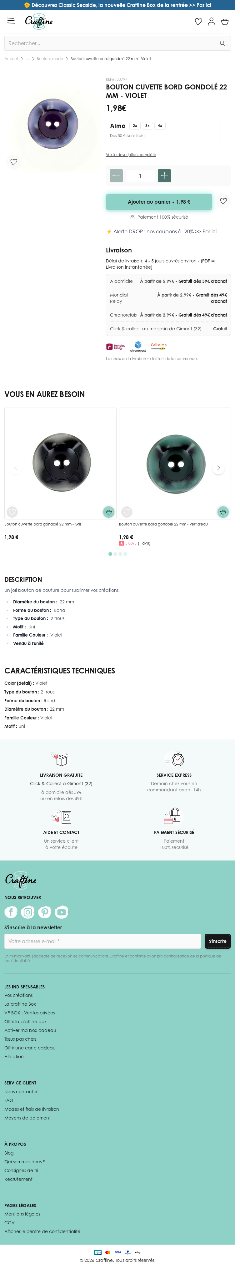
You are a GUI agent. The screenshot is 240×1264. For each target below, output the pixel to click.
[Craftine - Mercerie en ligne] (38, 21)
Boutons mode (50, 58)
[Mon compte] (211, 21)
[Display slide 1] (110, 554)
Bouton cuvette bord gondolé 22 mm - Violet (111, 58)
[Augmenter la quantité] (164, 175)
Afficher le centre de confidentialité (42, 1231)
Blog (8, 1152)
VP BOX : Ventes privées (29, 1012)
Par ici (209, 231)
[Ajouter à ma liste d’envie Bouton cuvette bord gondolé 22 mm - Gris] (12, 512)
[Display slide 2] (115, 554)
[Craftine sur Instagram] (27, 912)
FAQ (8, 1100)
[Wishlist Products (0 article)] (198, 21)
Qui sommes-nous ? (24, 1161)
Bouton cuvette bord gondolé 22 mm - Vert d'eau (163, 524)
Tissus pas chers (20, 1039)
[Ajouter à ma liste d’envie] (13, 162)
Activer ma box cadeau (30, 1030)
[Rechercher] (222, 43)
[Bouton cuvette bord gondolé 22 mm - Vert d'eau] (175, 464)
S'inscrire (218, 941)
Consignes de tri (21, 1170)
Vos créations (18, 995)
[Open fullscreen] (52, 124)
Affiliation (14, 1056)
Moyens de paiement (27, 1117)
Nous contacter (21, 1091)
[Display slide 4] (125, 554)
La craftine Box (20, 1004)
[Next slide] (218, 468)
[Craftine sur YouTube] (61, 912)
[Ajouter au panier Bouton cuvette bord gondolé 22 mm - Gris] (108, 512)
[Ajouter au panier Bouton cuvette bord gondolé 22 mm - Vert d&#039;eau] (223, 512)
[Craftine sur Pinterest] (44, 912)
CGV (9, 1222)
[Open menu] (11, 20)
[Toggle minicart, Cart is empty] (224, 21)
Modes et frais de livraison (31, 1109)
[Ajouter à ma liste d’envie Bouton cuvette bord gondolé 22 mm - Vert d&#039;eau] (126, 512)
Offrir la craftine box (25, 1021)
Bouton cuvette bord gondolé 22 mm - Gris (42, 524)
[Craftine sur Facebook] (11, 912)
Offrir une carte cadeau (30, 1047)
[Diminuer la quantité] (116, 175)
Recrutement (18, 1179)
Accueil (11, 58)
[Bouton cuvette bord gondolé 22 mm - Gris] (60, 464)
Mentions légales (22, 1213)
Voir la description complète (131, 154)
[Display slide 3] (120, 554)
